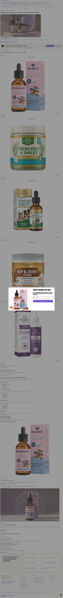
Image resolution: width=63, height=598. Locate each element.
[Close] (53, 288)
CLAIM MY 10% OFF (43, 301)
